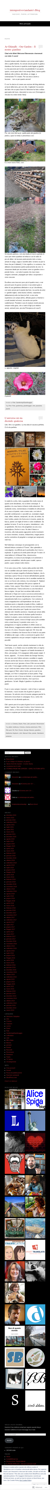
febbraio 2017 (11, 936)
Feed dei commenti (12, 1075)
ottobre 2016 (10, 946)
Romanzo (9, 1054)
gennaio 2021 (11, 834)
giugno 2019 (10, 870)
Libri (28, 724)
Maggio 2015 (10, 984)
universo (9, 736)
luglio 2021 (10, 827)
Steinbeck (40, 733)
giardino (38, 730)
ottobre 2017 (10, 917)
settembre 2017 (11, 920)
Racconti (9, 1050)
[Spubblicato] (15, 1400)
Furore (21, 730)
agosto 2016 (10, 951)
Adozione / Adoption (13, 1016)
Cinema (15, 724)
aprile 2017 (10, 932)
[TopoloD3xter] (15, 1379)
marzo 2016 (10, 963)
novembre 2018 (11, 886)
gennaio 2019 (11, 882)
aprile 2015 (10, 986)
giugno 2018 (10, 898)
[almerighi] (35, 1271)
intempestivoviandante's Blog (25, 10)
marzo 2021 (10, 832)
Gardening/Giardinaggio (24, 402)
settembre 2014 (11, 1003)
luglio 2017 (10, 925)
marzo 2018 (10, 906)
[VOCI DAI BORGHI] (15, 1228)
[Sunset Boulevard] (15, 1357)
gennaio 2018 (11, 910)
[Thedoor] (35, 1314)
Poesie (8, 1047)
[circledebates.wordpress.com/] (35, 1400)
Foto (13, 402)
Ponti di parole (11, 1081)
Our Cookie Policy (25, 1480)
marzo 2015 (10, 989)
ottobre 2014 (10, 1001)
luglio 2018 (10, 896)
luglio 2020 (10, 841)
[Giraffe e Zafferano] (15, 1207)
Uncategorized (11, 1062)
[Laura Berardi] (35, 1379)
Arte (7, 1019)
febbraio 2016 (11, 965)
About (8, 1456)
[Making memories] (15, 1293)
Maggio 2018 (10, 901)
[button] (25, 439)
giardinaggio (27, 406)
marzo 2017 (10, 934)
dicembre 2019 (11, 858)
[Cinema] (15, 1314)
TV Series (9, 1059)
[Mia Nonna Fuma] (15, 1164)
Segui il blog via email (14, 1424)
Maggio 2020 (10, 846)
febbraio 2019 (11, 879)
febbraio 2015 (11, 991)
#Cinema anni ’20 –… (28, 784)
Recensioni (40, 724)
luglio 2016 (10, 953)
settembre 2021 (11, 822)
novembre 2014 (11, 998)
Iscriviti (9, 1440)
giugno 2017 (10, 927)
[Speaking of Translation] (15, 1250)
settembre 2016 (11, 948)
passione (39, 406)
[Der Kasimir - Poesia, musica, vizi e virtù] (35, 1293)
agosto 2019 (10, 865)
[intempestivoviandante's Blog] (15, 1099)
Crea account (10, 1068)
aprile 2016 (10, 960)
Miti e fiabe (9, 1040)
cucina (8, 1026)
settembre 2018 (11, 891)
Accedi (8, 1070)
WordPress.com (11, 1077)
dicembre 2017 (11, 913)
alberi (10, 727)
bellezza (16, 727)
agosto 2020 (10, 839)
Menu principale (25, 24)
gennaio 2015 (11, 993)
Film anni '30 (10, 730)
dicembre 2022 (11, 815)
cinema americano (31, 727)
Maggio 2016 (10, 958)
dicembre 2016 (11, 941)
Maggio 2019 (10, 872)
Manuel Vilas (27, 733)
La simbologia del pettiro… (30, 777)
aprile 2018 (10, 903)
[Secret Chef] (15, 1185)
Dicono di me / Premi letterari (15, 1461)
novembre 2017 (11, 915)
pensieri (33, 724)
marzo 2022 (10, 818)
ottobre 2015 (10, 974)
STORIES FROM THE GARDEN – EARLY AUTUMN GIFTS (25, 769)
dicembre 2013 (11, 1008)
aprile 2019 (10, 875)
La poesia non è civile (13, 766)
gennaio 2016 (11, 967)
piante (8, 409)
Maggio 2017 (10, 929)
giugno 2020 (10, 844)
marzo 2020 (10, 851)
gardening (19, 406)
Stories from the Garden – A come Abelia (19, 764)
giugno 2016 (10, 955)
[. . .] (15, 1142)
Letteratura (9, 1035)
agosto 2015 (10, 979)
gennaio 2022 (11, 820)
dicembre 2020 (11, 837)
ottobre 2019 (10, 860)
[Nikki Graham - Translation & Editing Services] (15, 1271)
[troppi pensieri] (35, 1336)
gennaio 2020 (11, 856)
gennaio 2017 (11, 939)
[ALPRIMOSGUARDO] (35, 1121)
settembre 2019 (11, 863)
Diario (20, 724)
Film (39, 727)
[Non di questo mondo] (15, 1336)
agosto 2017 (10, 922)
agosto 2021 (10, 825)
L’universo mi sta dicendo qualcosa (14, 419)
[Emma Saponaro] (35, 1185)
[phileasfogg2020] (35, 1164)
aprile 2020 (10, 848)
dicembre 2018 (11, 884)
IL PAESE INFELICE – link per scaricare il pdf (21, 1464)
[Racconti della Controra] (35, 1357)
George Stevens (29, 730)
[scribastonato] (35, 1228)
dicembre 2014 (11, 996)
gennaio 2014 (11, 1005)
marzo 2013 (10, 1010)
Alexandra (15, 777)
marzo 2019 (10, 877)
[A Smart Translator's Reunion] (35, 1250)
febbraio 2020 (11, 853)
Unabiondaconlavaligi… (20, 804)
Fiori (10, 406)
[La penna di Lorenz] (15, 1121)
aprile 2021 (10, 829)
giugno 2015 (10, 982)
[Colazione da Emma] (35, 1207)
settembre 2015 (11, 977)
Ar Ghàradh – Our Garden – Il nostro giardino (20, 48)
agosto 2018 (10, 894)
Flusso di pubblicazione (14, 1073)
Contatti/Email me (12, 1459)
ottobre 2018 (10, 889)
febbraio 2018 (11, 908)
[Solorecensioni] (35, 1142)
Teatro (8, 1057)
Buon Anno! (10, 759)
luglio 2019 (10, 867)
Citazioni (9, 1024)
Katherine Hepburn (12, 733)
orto (34, 406)
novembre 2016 (11, 944)
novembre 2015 (11, 972)
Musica (8, 1043)
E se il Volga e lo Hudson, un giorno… (18, 761)
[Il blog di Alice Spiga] (35, 1099)
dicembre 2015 (11, 970)
